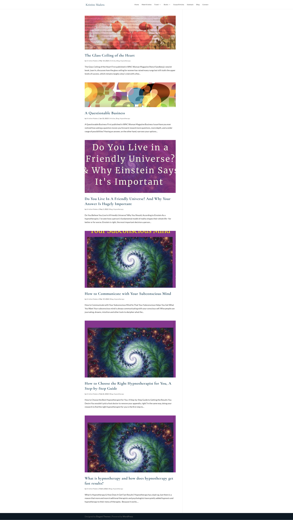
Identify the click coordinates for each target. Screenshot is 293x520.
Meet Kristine (146, 4)
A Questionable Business (105, 113)
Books (166, 4)
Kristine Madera (92, 61)
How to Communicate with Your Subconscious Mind (128, 293)
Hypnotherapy (125, 61)
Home (136, 4)
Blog (197, 4)
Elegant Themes (103, 516)
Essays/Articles (178, 4)
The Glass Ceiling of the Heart (110, 55)
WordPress (128, 516)
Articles (113, 61)
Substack (190, 4)
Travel (156, 4)
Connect (205, 4)
